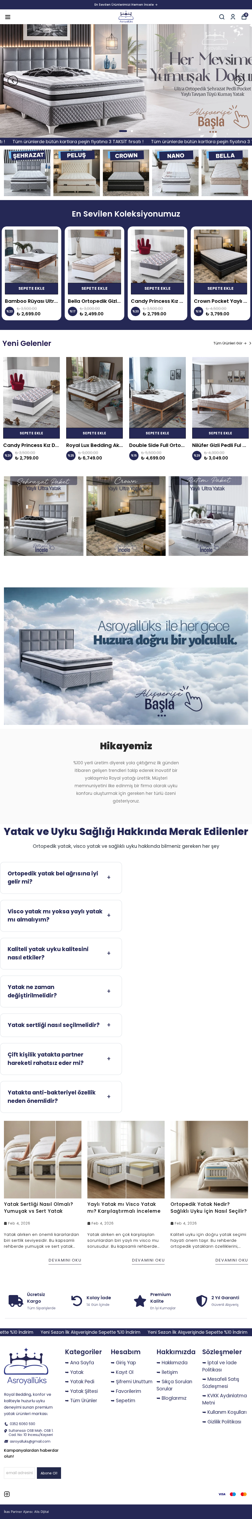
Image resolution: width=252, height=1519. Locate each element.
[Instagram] (7, 1494)
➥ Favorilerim (126, 1391)
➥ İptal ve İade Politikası (219, 1366)
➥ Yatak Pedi (79, 1381)
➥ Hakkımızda (172, 1362)
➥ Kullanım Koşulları (224, 1412)
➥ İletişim (167, 1372)
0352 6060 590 (22, 1424)
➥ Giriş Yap (123, 1362)
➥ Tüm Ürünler (81, 1400)
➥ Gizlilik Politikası (221, 1421)
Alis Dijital (41, 1512)
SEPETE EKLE (31, 288)
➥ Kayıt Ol (122, 1372)
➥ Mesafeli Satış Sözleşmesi (220, 1383)
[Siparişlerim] (233, 17)
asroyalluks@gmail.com (30, 1441)
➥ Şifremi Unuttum (132, 1381)
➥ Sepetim (123, 1400)
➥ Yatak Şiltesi (81, 1391)
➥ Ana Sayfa (79, 1362)
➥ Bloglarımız (172, 1398)
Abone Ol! (49, 1473)
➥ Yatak (74, 1372)
